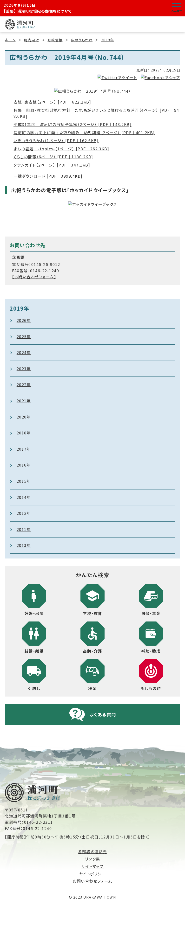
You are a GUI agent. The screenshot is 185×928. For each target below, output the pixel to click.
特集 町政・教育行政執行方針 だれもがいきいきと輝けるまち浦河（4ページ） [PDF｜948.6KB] (96, 113)
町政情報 (55, 39)
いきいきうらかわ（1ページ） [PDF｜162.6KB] (56, 140)
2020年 (24, 417)
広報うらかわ (81, 39)
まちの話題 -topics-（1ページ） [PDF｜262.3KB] (61, 149)
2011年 (24, 529)
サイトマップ (92, 866)
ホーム (10, 39)
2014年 (24, 497)
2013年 (24, 545)
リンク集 (92, 859)
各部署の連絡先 (92, 851)
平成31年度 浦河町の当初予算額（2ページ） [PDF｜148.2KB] (72, 124)
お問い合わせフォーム (92, 881)
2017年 (24, 449)
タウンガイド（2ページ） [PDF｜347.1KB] (51, 165)
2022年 (24, 384)
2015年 (24, 481)
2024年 (24, 352)
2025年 (24, 336)
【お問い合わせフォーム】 (34, 276)
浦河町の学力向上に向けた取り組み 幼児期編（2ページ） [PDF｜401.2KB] (84, 132)
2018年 (24, 433)
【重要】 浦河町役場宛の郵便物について (38, 11)
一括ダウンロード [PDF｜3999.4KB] (48, 176)
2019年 (107, 39)
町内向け (31, 39)
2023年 (24, 368)
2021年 (24, 401)
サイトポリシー (92, 874)
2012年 (24, 513)
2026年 (24, 320)
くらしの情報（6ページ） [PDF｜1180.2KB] (53, 157)
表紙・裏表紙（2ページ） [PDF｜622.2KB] (52, 102)
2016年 (24, 465)
